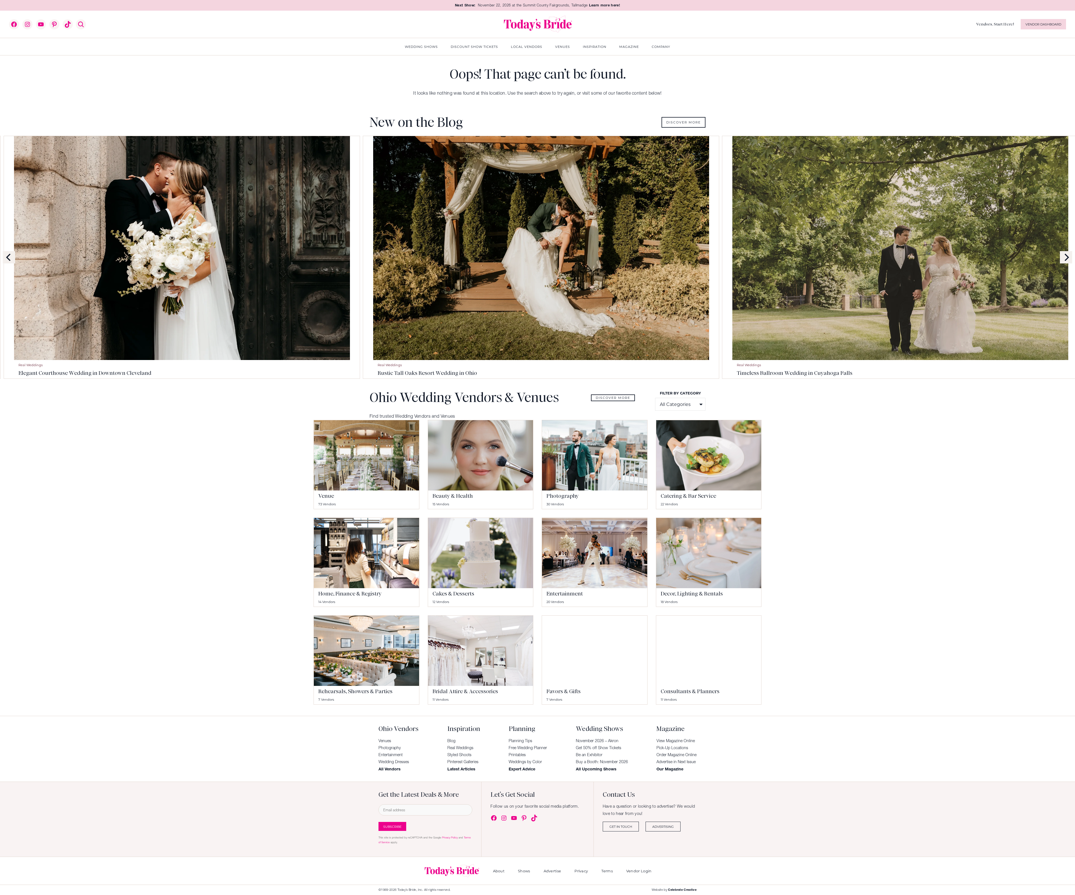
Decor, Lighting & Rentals (692, 593)
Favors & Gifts (563, 691)
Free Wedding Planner (528, 747)
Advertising (663, 826)
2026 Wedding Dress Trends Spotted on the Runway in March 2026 (535, 373)
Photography (562, 496)
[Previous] (9, 257)
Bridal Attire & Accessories (465, 691)
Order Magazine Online (676, 754)
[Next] (1066, 257)
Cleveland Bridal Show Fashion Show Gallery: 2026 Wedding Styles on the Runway (914, 373)
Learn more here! (604, 5)
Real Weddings (460, 747)
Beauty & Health (453, 496)
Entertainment (564, 593)
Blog (451, 740)
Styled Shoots (459, 754)
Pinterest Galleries (462, 761)
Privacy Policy (450, 837)
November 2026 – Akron (597, 740)
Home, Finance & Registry (350, 593)
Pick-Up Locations (672, 747)
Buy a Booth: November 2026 (602, 761)
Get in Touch (620, 826)
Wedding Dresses (393, 761)
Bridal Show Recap (468, 365)
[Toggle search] (81, 24)
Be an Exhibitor (589, 754)
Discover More (683, 122)
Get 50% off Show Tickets (598, 747)
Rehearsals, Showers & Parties (355, 691)
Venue (326, 496)
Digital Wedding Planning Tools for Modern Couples (158, 373)
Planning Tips (520, 740)
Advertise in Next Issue (676, 761)
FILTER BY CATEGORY (680, 393)
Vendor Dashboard (1043, 24)
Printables (517, 754)
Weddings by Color (525, 761)
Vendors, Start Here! (995, 24)
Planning (101, 365)
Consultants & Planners (690, 691)
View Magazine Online (675, 740)
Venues (384, 740)
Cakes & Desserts (453, 593)
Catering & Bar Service (688, 496)
